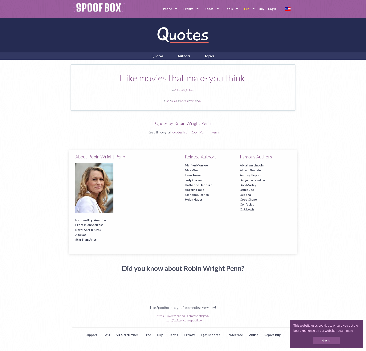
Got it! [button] (326, 340)
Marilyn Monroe (196, 165)
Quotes (158, 56)
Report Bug (272, 335)
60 (84, 234)
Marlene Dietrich (197, 194)
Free (147, 335)
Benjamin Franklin (252, 180)
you (200, 100)
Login (272, 8)
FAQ (107, 335)
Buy (261, 8)
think (193, 100)
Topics (209, 56)
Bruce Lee (247, 189)
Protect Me (235, 335)
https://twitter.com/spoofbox (183, 320)
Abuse (253, 335)
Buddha (245, 194)
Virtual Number (127, 335)
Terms (173, 335)
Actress (97, 225)
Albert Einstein (250, 170)
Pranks (188, 8)
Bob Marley (248, 185)
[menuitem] (169, 8)
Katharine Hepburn (198, 185)
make (174, 100)
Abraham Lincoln (252, 165)
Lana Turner (193, 175)
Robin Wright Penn (184, 90)
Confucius (247, 204)
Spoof (209, 8)
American (101, 220)
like (167, 100)
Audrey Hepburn (251, 175)
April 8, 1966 (92, 229)
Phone (167, 8)
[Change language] (288, 9)
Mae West (192, 170)
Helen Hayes (194, 199)
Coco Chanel (249, 199)
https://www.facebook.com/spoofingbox (183, 315)
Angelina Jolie (194, 189)
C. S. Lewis (247, 209)
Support (91, 335)
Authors (183, 56)
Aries (93, 239)
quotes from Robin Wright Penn (195, 132)
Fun (246, 8)
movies (184, 100)
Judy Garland (194, 180)
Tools (229, 8)
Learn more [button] (345, 330)
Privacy (189, 335)
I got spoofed (210, 335)
